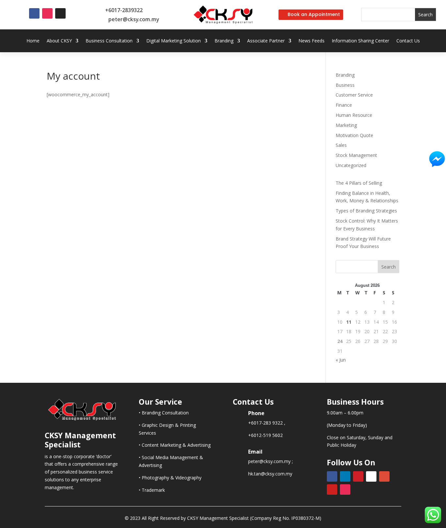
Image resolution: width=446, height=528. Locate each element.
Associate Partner (266, 41)
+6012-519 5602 (265, 435)
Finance (344, 105)
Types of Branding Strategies (366, 211)
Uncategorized (351, 165)
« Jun (341, 360)
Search (388, 267)
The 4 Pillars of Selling (359, 183)
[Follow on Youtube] (332, 489)
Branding (224, 41)
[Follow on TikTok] (60, 13)
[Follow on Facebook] (34, 13)
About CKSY (59, 41)
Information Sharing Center (360, 41)
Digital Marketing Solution (173, 41)
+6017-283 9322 (265, 423)
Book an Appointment (314, 14)
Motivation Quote (354, 135)
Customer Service (354, 95)
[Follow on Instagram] (47, 13)
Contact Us (408, 41)
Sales (341, 145)
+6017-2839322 (124, 10)
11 (348, 322)
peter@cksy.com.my (133, 19)
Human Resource (354, 115)
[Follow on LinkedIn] (345, 476)
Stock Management (356, 155)
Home (33, 41)
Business (345, 85)
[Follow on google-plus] (384, 476)
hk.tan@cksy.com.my (270, 474)
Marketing (346, 125)
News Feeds (311, 41)
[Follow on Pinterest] (358, 476)
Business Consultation (109, 41)
